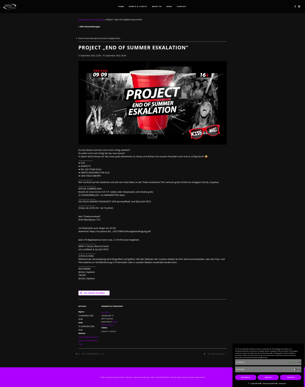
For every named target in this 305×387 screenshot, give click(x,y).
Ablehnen (268, 377)
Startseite (82, 19)
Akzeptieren (245, 377)
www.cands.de (200, 377)
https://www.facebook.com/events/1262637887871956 (88, 340)
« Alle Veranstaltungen (89, 26)
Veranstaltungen (96, 19)
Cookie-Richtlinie (255, 383)
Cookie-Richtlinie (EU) (162, 377)
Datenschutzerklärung (270, 383)
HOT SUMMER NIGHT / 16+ (93, 354)
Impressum (282, 383)
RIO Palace (105, 312)
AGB (152, 377)
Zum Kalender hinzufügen (94, 293)
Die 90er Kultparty (216, 354)
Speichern (291, 377)
